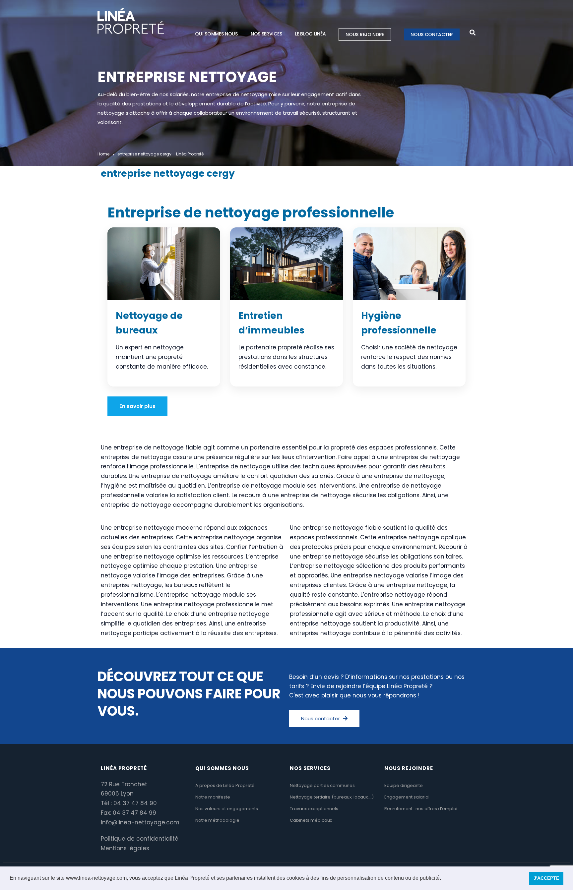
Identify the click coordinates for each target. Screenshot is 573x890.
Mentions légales (125, 848)
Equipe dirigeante (403, 785)
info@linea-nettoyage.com (140, 822)
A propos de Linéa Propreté (225, 785)
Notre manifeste (212, 797)
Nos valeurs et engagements (226, 808)
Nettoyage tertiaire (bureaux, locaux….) (332, 797)
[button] (443, 879)
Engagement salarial (406, 797)
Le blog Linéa (310, 33)
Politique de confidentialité (139, 839)
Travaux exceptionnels (314, 808)
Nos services (266, 33)
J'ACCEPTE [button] (546, 878)
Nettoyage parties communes (322, 785)
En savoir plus (137, 406)
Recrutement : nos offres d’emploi (420, 808)
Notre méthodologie (217, 820)
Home (103, 154)
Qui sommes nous (216, 33)
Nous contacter (432, 34)
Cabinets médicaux (311, 820)
